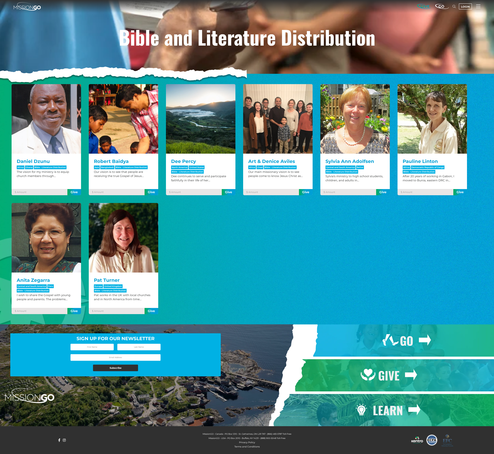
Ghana (29, 167)
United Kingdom (113, 286)
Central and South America (340, 167)
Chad (260, 167)
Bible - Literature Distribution (50, 167)
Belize (360, 167)
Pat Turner (107, 280)
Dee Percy (183, 161)
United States (196, 167)
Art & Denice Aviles (271, 161)
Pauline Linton (420, 161)
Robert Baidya (111, 161)
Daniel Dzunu (33, 161)
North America (179, 167)
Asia (97, 167)
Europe (98, 286)
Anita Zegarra (33, 280)
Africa (20, 167)
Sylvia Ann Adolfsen (349, 161)
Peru (50, 286)
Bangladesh (107, 167)
